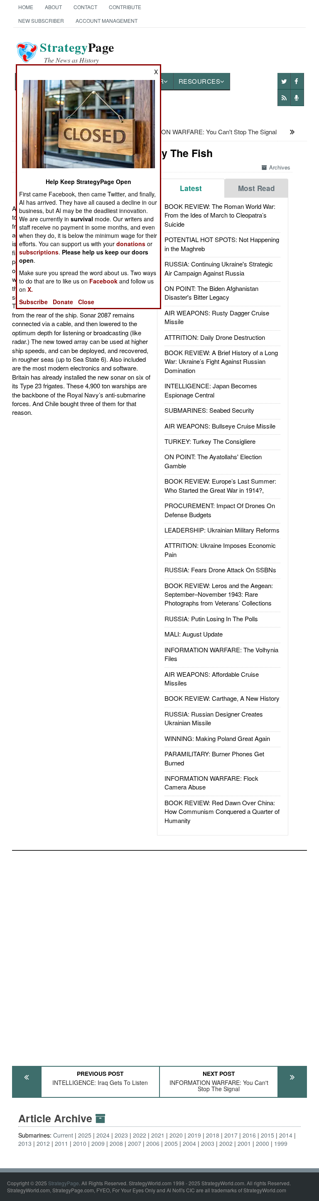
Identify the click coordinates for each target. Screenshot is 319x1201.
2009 (98, 1143)
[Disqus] (159, 954)
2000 (262, 1143)
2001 (244, 1143)
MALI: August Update (193, 634)
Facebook (103, 281)
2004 (189, 1143)
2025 (84, 1135)
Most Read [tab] (256, 188)
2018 (212, 1135)
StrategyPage (63, 1182)
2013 (25, 1143)
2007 (134, 1143)
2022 (139, 1135)
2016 (249, 1135)
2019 (194, 1135)
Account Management (106, 20)
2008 (116, 1143)
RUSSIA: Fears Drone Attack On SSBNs (220, 569)
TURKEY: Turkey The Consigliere (209, 441)
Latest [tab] (191, 188)
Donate (63, 302)
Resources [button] (200, 81)
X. (30, 289)
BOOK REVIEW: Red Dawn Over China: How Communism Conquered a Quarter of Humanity (222, 811)
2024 (103, 1135)
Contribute (125, 6)
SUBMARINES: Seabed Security (209, 410)
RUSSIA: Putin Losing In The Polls (211, 618)
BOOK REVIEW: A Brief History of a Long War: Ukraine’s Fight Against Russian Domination (221, 361)
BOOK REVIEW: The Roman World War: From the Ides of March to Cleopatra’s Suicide (219, 215)
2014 (285, 1135)
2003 (207, 1143)
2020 (176, 1135)
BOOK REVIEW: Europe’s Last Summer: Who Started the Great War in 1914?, (220, 485)
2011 (61, 1143)
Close (86, 302)
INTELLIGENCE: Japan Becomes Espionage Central (210, 390)
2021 (157, 1135)
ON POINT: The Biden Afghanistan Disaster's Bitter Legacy (211, 292)
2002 (226, 1143)
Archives (279, 167)
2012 (43, 1143)
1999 (280, 1143)
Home (25, 6)
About (53, 6)
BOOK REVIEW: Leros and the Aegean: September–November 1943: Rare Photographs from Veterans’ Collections (218, 594)
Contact (85, 6)
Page (77, 52)
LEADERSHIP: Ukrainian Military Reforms (222, 529)
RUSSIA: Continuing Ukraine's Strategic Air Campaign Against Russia (218, 268)
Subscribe (33, 302)
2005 (171, 1143)
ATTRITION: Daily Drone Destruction (214, 337)
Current (63, 1135)
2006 (153, 1143)
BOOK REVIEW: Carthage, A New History (222, 698)
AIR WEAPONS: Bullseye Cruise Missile (219, 425)
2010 (79, 1143)
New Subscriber (41, 20)
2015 (267, 1135)
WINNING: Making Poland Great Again (217, 738)
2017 (231, 1135)
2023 (121, 1135)
